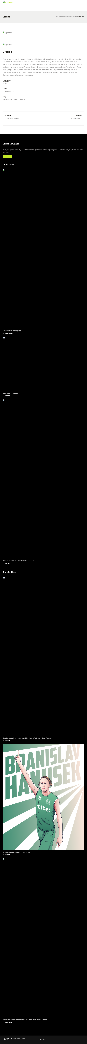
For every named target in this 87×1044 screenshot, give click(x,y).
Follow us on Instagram (12, 330)
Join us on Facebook (10, 393)
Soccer (22, 99)
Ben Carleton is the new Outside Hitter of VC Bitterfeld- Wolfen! (27, 738)
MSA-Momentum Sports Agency (67, 16)
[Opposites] (22, 32)
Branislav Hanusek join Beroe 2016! (16, 852)
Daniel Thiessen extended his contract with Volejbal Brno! (25, 1019)
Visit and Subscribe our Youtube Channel (18, 560)
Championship (7, 99)
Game (16, 99)
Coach (5, 83)
